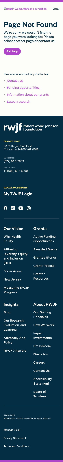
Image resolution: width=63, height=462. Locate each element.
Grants (39, 228)
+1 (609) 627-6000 (16, 171)
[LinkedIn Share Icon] (13, 209)
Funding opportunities (23, 87)
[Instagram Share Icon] (29, 209)
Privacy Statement (15, 438)
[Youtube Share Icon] (20, 209)
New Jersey (12, 279)
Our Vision (13, 228)
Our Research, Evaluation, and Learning (15, 325)
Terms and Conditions (17, 446)
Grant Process (43, 266)
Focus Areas (13, 271)
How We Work (43, 325)
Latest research (18, 101)
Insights (11, 304)
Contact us (15, 80)
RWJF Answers (15, 351)
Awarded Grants (45, 249)
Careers (39, 362)
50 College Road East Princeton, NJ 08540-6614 (21, 148)
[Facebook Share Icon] (5, 209)
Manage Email (12, 430)
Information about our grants (28, 94)
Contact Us (41, 371)
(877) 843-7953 (14, 161)
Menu (55, 9)
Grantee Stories (45, 257)
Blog (7, 312)
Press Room (42, 346)
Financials (40, 354)
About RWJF (45, 304)
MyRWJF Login (18, 193)
